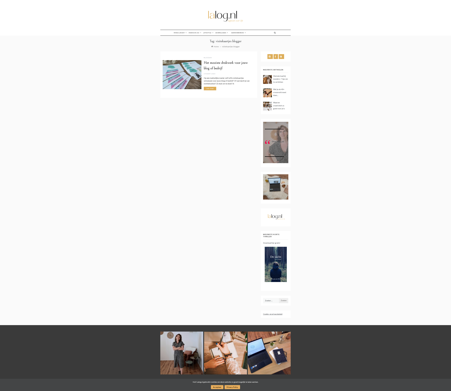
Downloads (221, 33)
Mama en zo (194, 33)
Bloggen (208, 57)
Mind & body (179, 33)
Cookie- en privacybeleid (272, 314)
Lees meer (210, 88)
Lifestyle (207, 33)
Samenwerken (237, 33)
